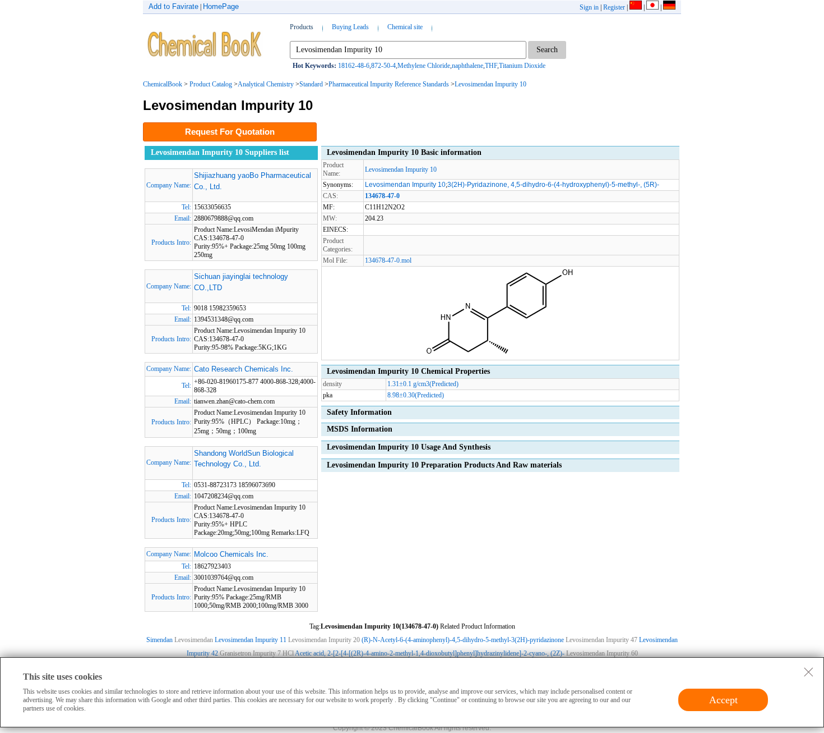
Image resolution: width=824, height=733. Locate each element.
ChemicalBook (162, 84)
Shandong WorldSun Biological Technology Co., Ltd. (244, 459)
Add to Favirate (173, 6)
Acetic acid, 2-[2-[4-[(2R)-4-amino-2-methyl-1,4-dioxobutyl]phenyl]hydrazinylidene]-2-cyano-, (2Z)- (429, 653)
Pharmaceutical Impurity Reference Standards (388, 84)
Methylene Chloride (423, 66)
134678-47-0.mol (388, 260)
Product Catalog (210, 84)
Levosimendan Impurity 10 (490, 84)
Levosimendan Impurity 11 (250, 640)
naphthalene (467, 66)
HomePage (221, 6)
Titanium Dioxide (522, 66)
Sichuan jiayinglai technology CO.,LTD (241, 282)
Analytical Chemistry (266, 84)
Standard (311, 84)
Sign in (589, 7)
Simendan (159, 640)
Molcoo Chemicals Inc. (231, 554)
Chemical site (405, 27)
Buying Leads (350, 27)
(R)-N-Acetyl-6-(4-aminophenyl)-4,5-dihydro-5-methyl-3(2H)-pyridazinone (463, 640)
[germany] (669, 7)
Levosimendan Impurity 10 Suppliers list (220, 152)
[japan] (652, 7)
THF (491, 66)
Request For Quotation (230, 131)
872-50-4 (383, 66)
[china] (635, 7)
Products (301, 27)
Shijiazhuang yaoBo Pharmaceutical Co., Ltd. (252, 181)
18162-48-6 (353, 66)
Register (614, 7)
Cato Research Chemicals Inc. (243, 369)
